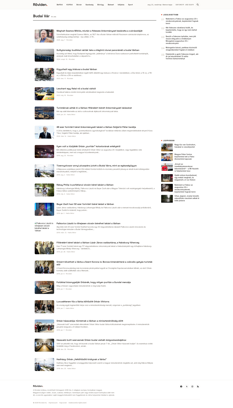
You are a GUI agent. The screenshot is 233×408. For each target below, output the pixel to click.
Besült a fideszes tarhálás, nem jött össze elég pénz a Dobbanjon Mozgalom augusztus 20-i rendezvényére (181, 39)
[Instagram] (192, 386)
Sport (130, 5)
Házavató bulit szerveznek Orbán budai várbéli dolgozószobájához (91, 340)
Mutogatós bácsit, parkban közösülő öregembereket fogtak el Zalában (181, 48)
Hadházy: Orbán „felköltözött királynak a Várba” (82, 359)
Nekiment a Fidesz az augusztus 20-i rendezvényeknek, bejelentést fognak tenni (182, 21)
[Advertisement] (179, 99)
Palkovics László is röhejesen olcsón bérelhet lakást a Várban (88, 223)
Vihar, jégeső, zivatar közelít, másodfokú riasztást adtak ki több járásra (187, 198)
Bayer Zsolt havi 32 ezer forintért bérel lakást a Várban (85, 204)
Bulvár (79, 5)
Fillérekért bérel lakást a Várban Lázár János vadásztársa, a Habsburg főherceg (98, 242)
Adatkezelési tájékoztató (78, 403)
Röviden (40, 4)
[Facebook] (181, 386)
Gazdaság (89, 5)
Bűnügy (100, 5)
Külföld (70, 5)
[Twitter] (187, 386)
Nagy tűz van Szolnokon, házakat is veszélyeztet (185, 146)
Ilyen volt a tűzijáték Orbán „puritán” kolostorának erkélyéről (88, 146)
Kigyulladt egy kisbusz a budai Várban (77, 69)
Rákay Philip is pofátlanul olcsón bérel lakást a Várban (85, 184)
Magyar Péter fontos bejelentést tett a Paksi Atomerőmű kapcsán (184, 156)
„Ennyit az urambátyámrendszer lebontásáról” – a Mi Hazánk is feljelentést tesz (187, 167)
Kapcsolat (63, 403)
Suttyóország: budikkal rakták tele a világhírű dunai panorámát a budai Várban (98, 50)
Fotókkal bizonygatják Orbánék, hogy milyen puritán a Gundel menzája (94, 282)
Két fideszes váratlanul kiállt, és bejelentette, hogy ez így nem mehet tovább (181, 30)
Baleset (111, 5)
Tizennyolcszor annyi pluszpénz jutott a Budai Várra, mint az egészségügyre (97, 165)
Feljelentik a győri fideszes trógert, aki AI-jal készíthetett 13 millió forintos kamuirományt (182, 56)
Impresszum (53, 403)
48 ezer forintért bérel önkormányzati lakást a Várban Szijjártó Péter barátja (96, 127)
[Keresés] (197, 4)
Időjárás (121, 5)
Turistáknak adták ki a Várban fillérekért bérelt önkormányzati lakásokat (94, 107)
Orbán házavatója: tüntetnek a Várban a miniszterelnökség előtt (90, 320)
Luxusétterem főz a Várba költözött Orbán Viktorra (83, 301)
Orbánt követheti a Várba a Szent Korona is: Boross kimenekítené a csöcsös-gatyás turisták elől (104, 263)
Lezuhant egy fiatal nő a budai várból (76, 88)
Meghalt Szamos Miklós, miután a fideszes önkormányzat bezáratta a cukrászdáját (99, 30)
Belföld (60, 5)
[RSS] (198, 386)
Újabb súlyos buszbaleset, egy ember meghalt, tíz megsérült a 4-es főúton (186, 177)
